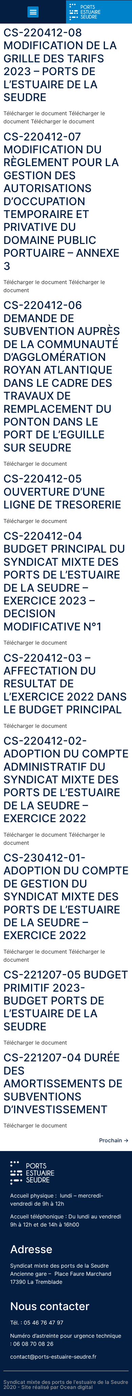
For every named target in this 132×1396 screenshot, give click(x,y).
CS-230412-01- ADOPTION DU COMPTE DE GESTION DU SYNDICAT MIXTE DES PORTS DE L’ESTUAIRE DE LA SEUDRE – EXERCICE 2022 (66, 896)
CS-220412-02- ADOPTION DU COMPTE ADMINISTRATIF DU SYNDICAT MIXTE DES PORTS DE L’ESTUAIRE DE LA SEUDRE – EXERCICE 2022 (66, 779)
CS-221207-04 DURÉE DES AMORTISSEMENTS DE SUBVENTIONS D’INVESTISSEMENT (63, 1083)
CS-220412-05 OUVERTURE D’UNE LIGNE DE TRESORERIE (62, 491)
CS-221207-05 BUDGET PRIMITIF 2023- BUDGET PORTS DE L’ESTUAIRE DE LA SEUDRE (65, 1000)
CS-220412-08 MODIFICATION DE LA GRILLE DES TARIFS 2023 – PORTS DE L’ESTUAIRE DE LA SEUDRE (60, 65)
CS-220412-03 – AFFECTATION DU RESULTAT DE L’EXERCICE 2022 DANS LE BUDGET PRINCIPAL (65, 683)
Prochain (114, 1140)
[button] (33, 12)
